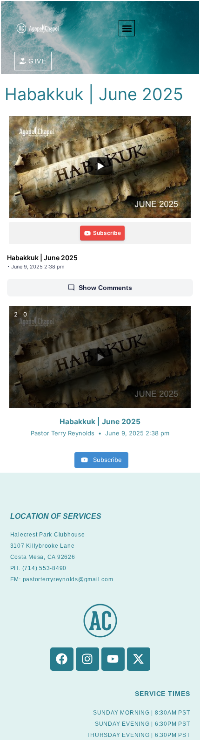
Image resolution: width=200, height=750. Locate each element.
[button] (127, 28)
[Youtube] (113, 659)
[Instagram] (87, 659)
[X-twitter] (138, 659)
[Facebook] (61, 659)
